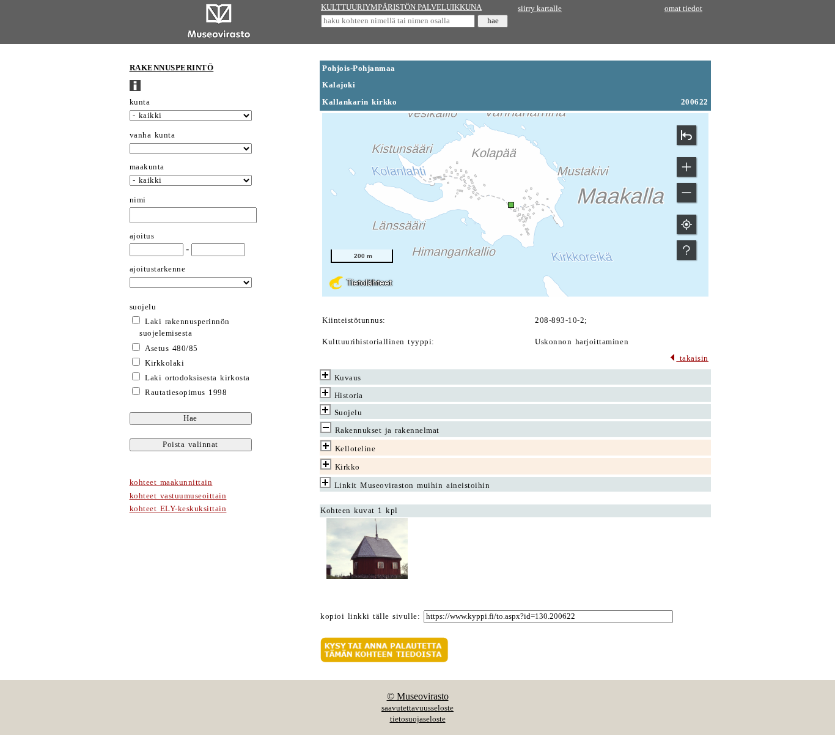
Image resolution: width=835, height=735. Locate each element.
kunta (140, 102)
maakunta (147, 167)
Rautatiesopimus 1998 (186, 392)
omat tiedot (683, 8)
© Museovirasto (418, 696)
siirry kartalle (540, 8)
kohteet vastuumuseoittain (178, 496)
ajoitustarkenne (158, 269)
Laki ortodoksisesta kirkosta (197, 378)
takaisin (692, 358)
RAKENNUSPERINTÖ (172, 68)
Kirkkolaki (164, 363)
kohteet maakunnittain (171, 482)
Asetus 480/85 (171, 348)
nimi (138, 200)
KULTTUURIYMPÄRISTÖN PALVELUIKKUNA (401, 7)
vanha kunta (152, 135)
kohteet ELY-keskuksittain (178, 508)
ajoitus (142, 236)
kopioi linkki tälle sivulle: (370, 616)
